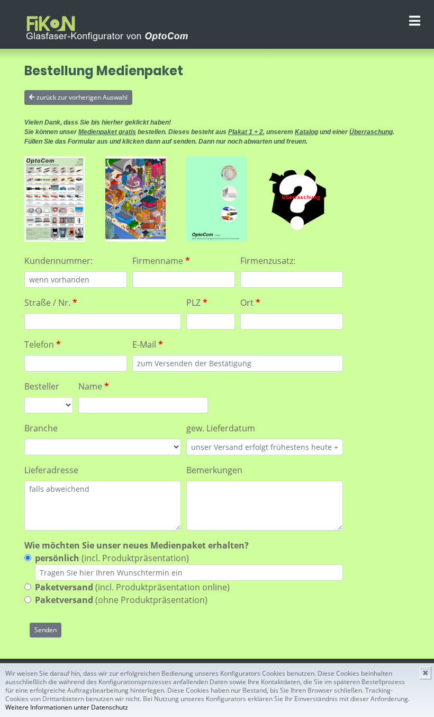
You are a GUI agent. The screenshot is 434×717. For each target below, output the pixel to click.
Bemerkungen (214, 470)
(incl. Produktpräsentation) (112, 558)
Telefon (42, 344)
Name (93, 386)
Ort (250, 302)
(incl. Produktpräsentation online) (132, 587)
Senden (45, 629)
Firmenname (161, 261)
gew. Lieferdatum (220, 428)
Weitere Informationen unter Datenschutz (66, 707)
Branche (41, 428)
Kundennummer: (58, 261)
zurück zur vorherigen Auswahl (81, 97)
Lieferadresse (51, 470)
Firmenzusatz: (267, 261)
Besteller (41, 386)
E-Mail (147, 344)
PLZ (196, 302)
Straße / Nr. (50, 302)
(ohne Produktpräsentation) (121, 600)
